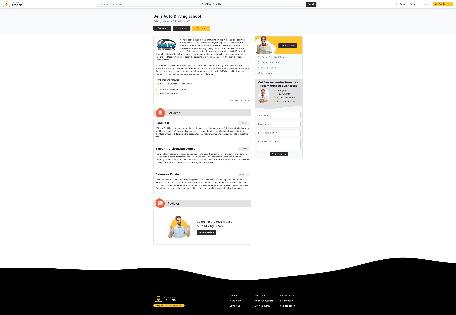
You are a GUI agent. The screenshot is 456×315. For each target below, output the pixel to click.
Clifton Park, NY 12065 (272, 57)
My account (260, 295)
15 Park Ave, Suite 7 (271, 62)
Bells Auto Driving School (177, 16)
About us (234, 295)
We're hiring (235, 300)
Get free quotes (279, 154)
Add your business (264, 300)
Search (311, 4)
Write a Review (206, 232)
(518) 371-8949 (268, 67)
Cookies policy (287, 305)
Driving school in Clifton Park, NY (171, 21)
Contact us (234, 305)
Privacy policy (287, 295)
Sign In (425, 4)
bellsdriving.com (269, 73)
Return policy (286, 300)
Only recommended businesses (169, 305)
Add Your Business (443, 4)
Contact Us (414, 4)
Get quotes (181, 28)
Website (162, 28)
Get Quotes (401, 4)
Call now (201, 28)
